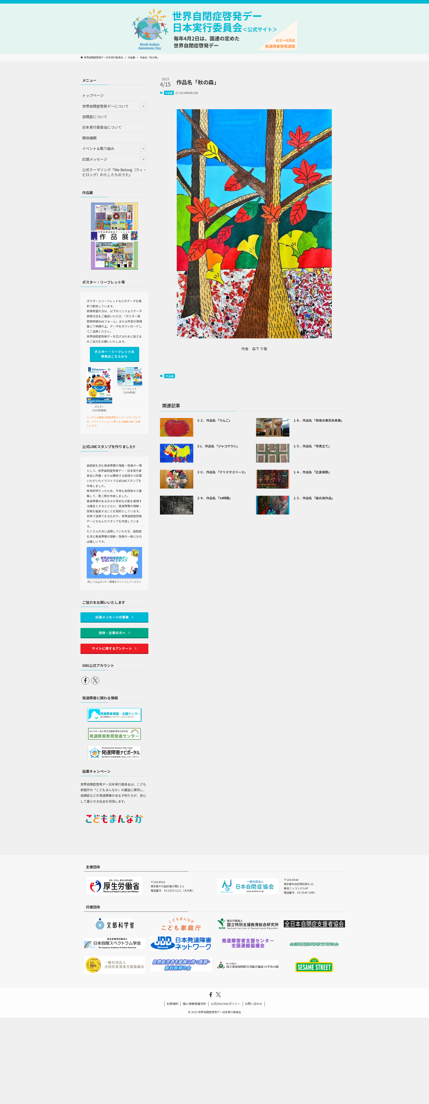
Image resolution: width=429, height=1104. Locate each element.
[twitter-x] (95, 681)
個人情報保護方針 (194, 1004)
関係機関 (89, 138)
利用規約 (172, 1004)
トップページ (93, 95)
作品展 (168, 92)
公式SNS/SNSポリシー (225, 1004)
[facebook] (85, 681)
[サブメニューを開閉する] (143, 106)
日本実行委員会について (102, 127)
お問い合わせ (253, 1004)
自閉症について (94, 116)
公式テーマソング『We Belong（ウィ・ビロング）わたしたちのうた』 (114, 172)
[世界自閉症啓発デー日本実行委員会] (214, 29)
